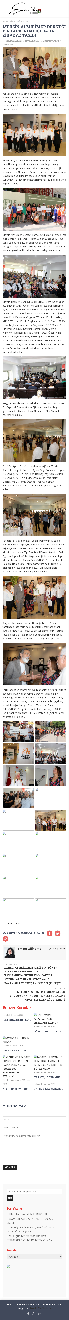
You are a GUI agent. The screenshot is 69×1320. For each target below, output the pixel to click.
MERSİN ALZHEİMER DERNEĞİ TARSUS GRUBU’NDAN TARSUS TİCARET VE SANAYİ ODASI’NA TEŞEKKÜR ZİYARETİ (37, 995)
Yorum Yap (8, 44)
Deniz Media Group (41, 1308)
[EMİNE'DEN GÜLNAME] (26, 14)
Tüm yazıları (58, 948)
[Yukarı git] (63, 1314)
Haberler (6, 1015)
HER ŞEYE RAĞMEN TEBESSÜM (28, 1214)
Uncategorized (15, 1080)
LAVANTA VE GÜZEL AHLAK (20, 1050)
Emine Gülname (15, 40)
